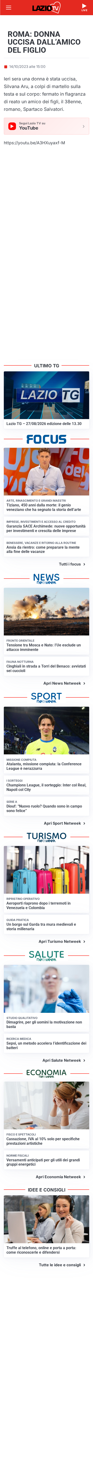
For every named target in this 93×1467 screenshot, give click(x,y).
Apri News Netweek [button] (62, 683)
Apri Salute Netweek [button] (61, 1060)
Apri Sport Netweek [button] (62, 823)
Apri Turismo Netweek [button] (60, 941)
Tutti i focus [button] (70, 564)
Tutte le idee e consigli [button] (60, 1264)
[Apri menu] (8, 7)
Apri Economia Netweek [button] (58, 1176)
